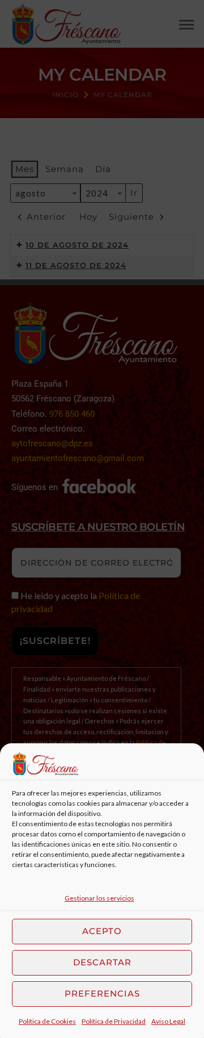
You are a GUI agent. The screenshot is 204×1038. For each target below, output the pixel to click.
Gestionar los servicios (99, 898)
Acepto (102, 931)
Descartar (102, 962)
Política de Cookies (47, 1021)
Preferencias (102, 993)
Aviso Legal (168, 1021)
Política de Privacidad (114, 1021)
